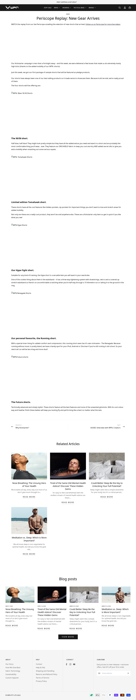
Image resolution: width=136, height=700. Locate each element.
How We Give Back (13, 667)
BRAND (91, 8)
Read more (29, 497)
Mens (56, 8)
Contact (39, 664)
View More (68, 637)
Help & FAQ (40, 667)
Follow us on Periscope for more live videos (103, 24)
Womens (65, 8)
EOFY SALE (47, 8)
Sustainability (11, 674)
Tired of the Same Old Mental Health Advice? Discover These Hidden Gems (68, 486)
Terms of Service (42, 678)
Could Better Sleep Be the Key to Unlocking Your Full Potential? (107, 484)
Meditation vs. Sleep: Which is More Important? (29, 539)
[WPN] (12, 8)
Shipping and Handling (45, 671)
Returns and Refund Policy (46, 674)
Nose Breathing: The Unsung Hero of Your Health (29, 484)
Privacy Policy (41, 681)
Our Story (9, 664)
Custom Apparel (12, 678)
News (68, 14)
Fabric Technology (13, 671)
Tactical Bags (79, 8)
